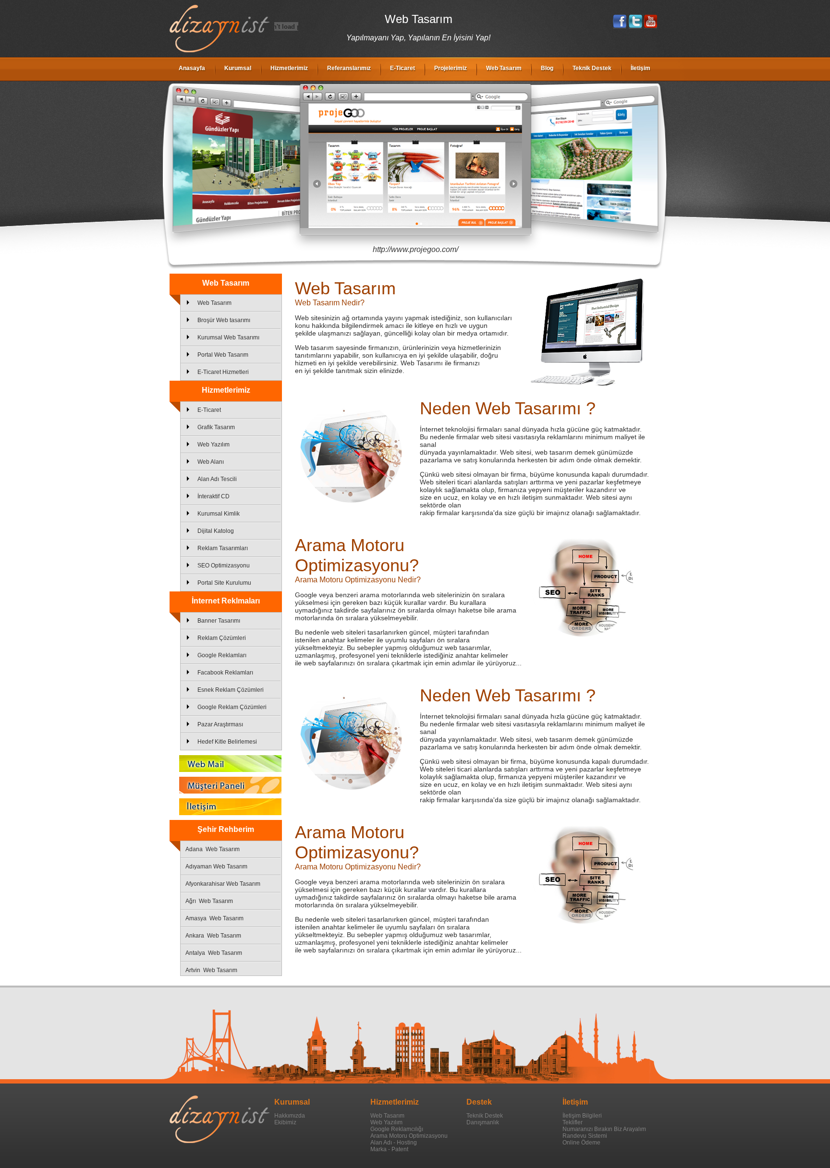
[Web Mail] (226, 763)
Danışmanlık (482, 1122)
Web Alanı (210, 461)
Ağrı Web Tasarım (209, 901)
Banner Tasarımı (218, 620)
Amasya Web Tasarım (214, 918)
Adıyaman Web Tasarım (216, 866)
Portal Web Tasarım (222, 354)
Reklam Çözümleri (221, 638)
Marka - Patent (389, 1149)
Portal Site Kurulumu (224, 582)
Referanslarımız (349, 68)
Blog (547, 68)
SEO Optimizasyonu (223, 565)
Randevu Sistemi (584, 1135)
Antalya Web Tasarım (213, 953)
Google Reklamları (221, 655)
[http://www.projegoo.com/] (415, 159)
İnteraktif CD (213, 496)
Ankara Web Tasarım (213, 935)
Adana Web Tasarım (212, 849)
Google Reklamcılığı (396, 1129)
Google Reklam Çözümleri (232, 707)
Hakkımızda (289, 1115)
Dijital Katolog (215, 531)
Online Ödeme (581, 1142)
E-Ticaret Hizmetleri (223, 372)
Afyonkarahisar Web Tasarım (222, 883)
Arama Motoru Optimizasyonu (409, 1135)
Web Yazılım (213, 444)
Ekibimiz (285, 1122)
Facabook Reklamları (225, 672)
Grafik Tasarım (216, 427)
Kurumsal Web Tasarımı (228, 337)
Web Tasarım (504, 68)
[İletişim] (226, 806)
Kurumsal (237, 68)
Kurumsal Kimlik (218, 513)
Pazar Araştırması (220, 724)
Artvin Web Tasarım (211, 970)
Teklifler (572, 1122)
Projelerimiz (450, 68)
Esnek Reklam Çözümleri (230, 689)
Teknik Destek (592, 68)
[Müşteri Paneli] (226, 785)
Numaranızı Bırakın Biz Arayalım (604, 1129)
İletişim (640, 68)
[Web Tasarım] (219, 50)
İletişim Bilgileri (582, 1115)
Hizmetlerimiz (289, 68)
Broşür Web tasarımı (223, 320)
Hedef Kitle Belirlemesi (227, 741)
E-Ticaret (402, 68)
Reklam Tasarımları (222, 548)
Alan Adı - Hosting (393, 1142)
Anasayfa (192, 68)
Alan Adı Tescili (217, 479)
